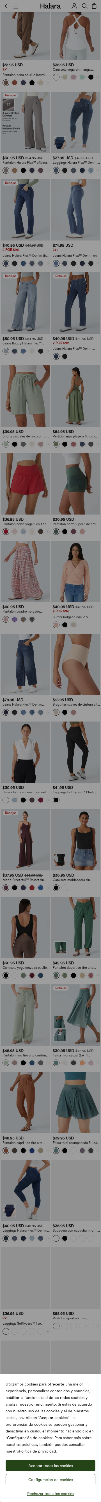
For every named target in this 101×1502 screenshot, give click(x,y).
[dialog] (50, 751)
